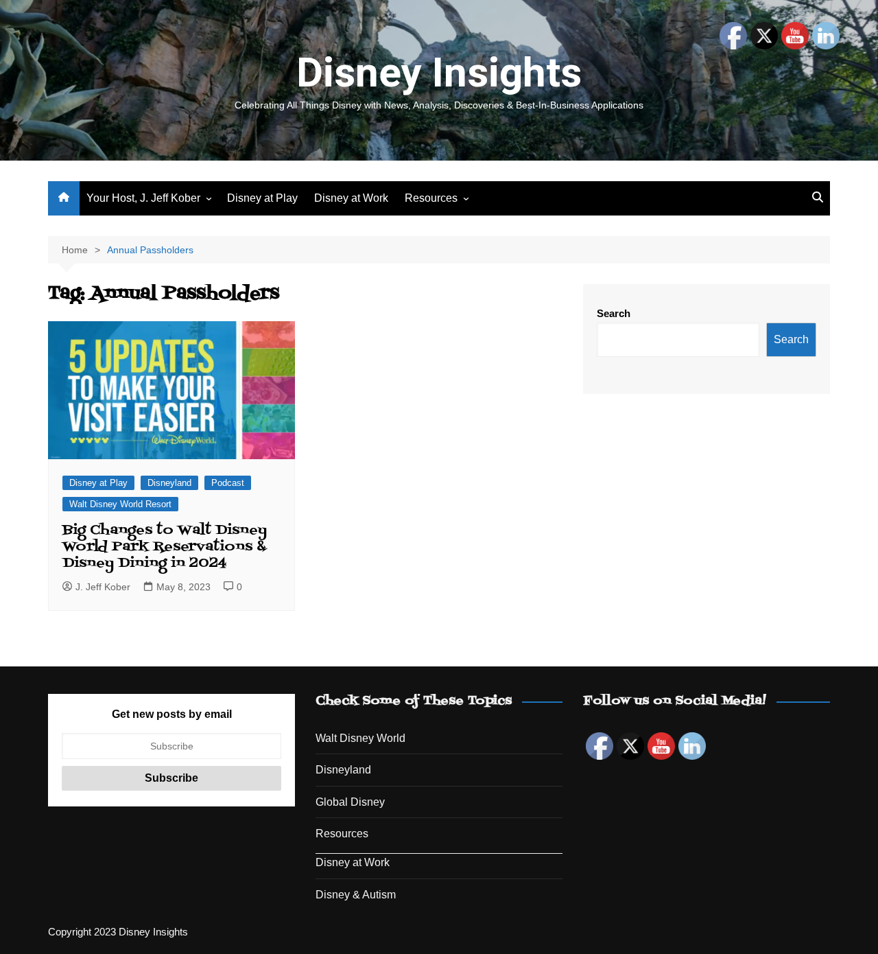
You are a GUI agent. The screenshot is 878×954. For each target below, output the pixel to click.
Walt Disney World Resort (120, 504)
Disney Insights (439, 72)
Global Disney (350, 802)
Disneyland (169, 483)
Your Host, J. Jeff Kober (143, 198)
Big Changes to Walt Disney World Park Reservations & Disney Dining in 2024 (164, 547)
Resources (431, 198)
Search (613, 313)
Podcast (227, 483)
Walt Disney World (360, 738)
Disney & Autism (356, 894)
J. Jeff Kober (102, 586)
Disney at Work (351, 198)
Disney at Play (262, 198)
